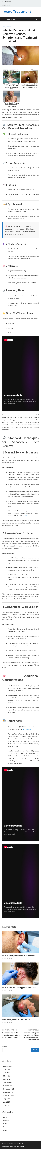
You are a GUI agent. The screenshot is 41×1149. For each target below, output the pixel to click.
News (5, 1130)
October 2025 (8, 1092)
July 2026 (6, 1069)
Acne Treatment (17, 11)
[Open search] (36, 19)
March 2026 (7, 1079)
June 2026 (6, 1073)
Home (5, 1123)
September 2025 (8, 1095)
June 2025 (6, 1105)
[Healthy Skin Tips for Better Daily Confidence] (20, 942)
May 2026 (6, 1076)
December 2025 (8, 1086)
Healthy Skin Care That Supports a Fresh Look (18, 988)
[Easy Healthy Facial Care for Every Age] (20, 1006)
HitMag (21, 1146)
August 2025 (7, 1099)
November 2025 (8, 1089)
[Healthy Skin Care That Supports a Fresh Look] (20, 974)
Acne (3, 27)
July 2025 (6, 1102)
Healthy (8, 27)
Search (4, 1046)
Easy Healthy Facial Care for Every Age (16, 1020)
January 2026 (7, 1082)
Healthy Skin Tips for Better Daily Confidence (18, 956)
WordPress (13, 1146)
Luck (4, 1127)
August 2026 (7, 1066)
